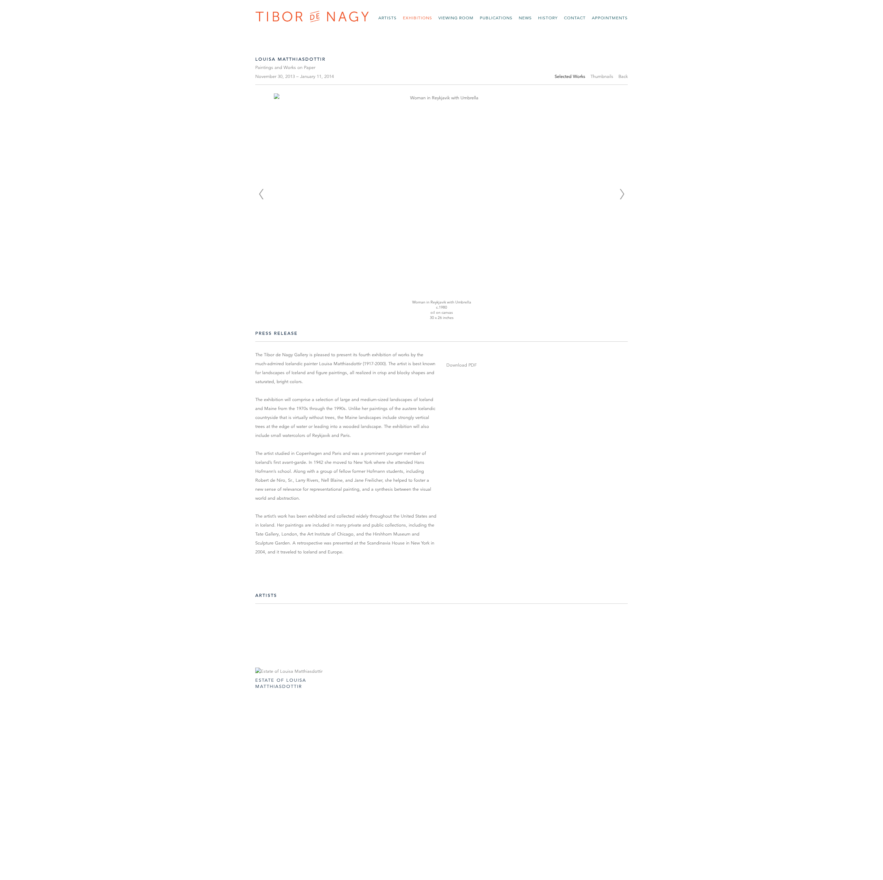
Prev (261, 194)
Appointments (610, 17)
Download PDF (461, 365)
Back (623, 76)
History (548, 17)
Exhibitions (417, 17)
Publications (496, 17)
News (525, 17)
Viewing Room (456, 17)
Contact (575, 17)
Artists (387, 17)
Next (621, 194)
